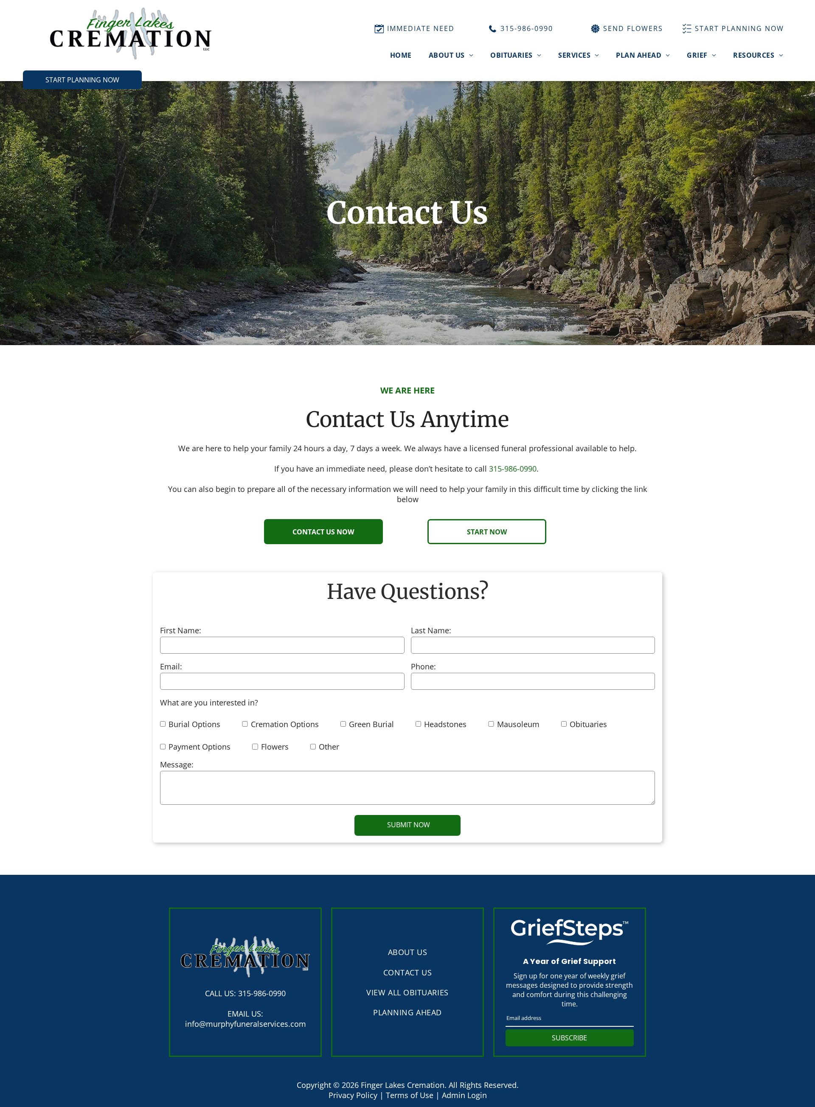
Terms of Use (409, 1095)
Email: (171, 666)
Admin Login (464, 1095)
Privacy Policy (353, 1095)
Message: (177, 764)
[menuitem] (401, 55)
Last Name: (431, 630)
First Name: (180, 630)
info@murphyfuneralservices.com (245, 1024)
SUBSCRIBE (569, 1037)
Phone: (423, 666)
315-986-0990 (513, 469)
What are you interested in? (209, 702)
